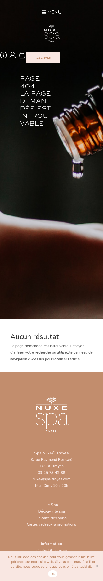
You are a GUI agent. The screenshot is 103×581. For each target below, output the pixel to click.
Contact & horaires (51, 550)
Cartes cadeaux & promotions (51, 524)
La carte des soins (51, 518)
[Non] (97, 566)
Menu (54, 12)
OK (53, 574)
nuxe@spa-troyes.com (51, 479)
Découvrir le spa (51, 511)
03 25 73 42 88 (51, 472)
